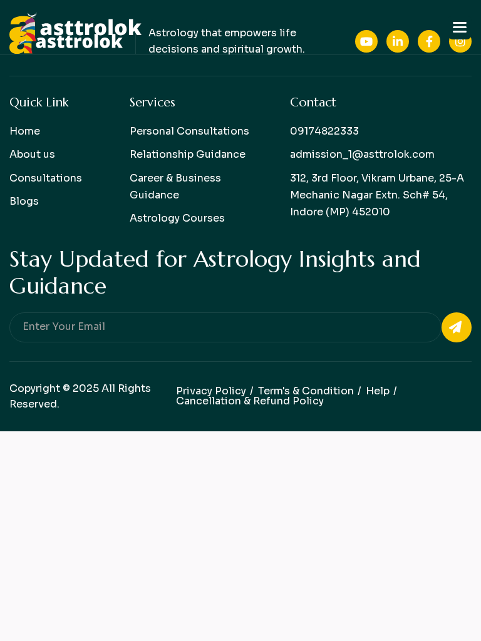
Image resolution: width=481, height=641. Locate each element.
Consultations (45, 178)
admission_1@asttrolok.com (362, 154)
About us (32, 154)
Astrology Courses (177, 218)
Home (24, 131)
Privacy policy (211, 390)
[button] (460, 27)
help (378, 390)
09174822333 (324, 131)
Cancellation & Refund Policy (250, 401)
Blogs (24, 201)
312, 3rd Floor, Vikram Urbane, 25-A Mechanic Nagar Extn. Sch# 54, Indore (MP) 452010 (377, 195)
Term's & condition (306, 390)
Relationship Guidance (188, 154)
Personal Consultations (189, 131)
